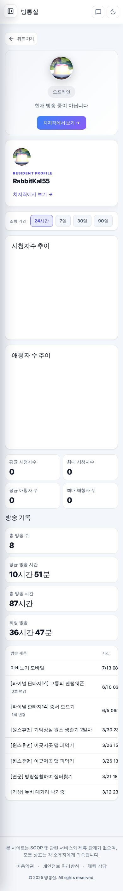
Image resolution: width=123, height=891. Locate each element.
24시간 (41, 220)
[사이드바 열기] (10, 11)
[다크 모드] (113, 12)
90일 (103, 220)
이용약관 (25, 866)
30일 (82, 220)
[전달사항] (98, 12)
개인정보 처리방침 (61, 866)
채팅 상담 (97, 866)
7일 (63, 220)
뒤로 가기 (25, 38)
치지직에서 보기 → (61, 122)
